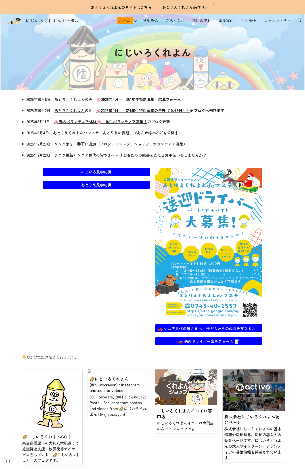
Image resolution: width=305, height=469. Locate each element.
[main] (152, 52)
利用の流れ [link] (201, 20)
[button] (299, 20)
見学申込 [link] (150, 20)
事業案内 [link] (226, 20)
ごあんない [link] (174, 20)
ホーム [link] (124, 20)
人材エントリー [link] (277, 20)
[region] (152, 7)
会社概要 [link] (249, 20)
